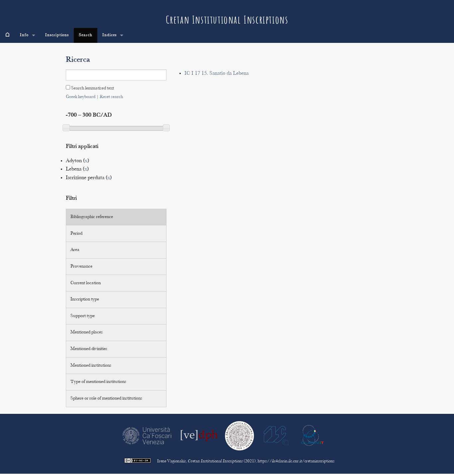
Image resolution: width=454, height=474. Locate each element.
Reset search (111, 97)
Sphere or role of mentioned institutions (106, 398)
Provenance (81, 266)
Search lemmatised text (92, 88)
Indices (109, 35)
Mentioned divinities (88, 349)
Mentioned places (86, 332)
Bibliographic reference (91, 217)
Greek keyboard (80, 97)
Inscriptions (57, 35)
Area (74, 250)
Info (24, 35)
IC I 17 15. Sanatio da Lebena (216, 73)
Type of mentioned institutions (98, 382)
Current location (85, 283)
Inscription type (84, 299)
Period (76, 233)
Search (85, 35)
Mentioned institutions (90, 365)
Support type (82, 316)
